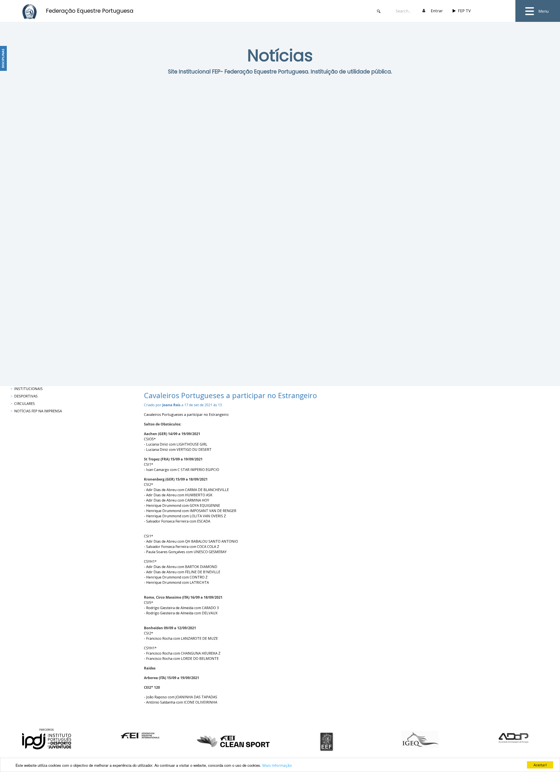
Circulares (24, 403)
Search (379, 11)
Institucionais (28, 388)
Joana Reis (171, 405)
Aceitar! (540, 764)
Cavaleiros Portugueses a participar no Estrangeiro (230, 395)
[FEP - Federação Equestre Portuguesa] (29, 11)
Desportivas (26, 396)
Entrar (437, 10)
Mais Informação (277, 765)
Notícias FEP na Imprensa (38, 411)
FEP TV (464, 10)
